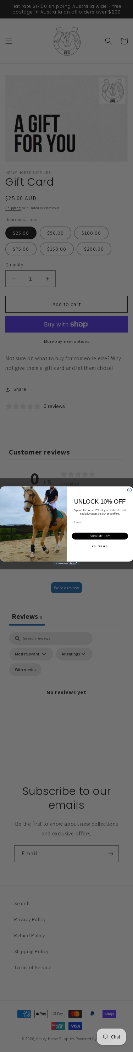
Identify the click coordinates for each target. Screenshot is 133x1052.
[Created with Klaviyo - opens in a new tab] (66, 564)
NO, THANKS (99, 546)
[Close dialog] (129, 490)
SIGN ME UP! (99, 536)
